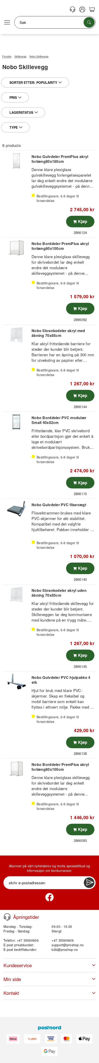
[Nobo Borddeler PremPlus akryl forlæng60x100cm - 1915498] (16, 769)
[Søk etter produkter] (89, 22)
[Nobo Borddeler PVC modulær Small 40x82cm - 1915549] (16, 422)
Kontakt (11, 993)
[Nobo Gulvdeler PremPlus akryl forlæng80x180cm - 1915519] (16, 161)
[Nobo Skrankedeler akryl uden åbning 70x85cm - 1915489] (16, 594)
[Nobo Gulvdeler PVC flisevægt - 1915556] (16, 509)
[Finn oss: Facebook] (49, 897)
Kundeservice (17, 965)
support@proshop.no (68, 945)
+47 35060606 (62, 940)
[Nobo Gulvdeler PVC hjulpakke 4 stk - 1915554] (16, 681)
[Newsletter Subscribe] (89, 882)
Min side (12, 979)
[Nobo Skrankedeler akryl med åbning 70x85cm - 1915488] (16, 335)
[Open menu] (7, 23)
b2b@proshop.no (65, 949)
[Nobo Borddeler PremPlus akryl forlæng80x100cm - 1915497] (16, 248)
